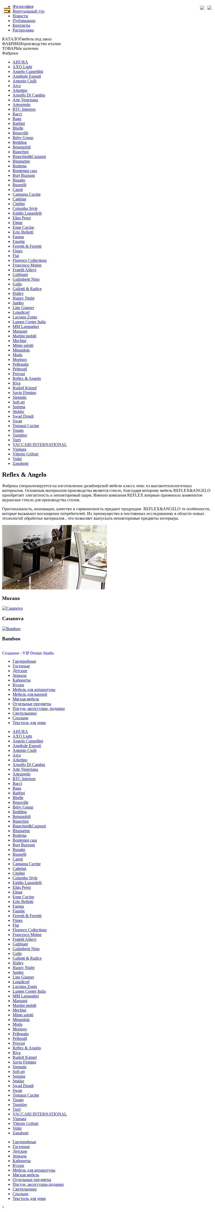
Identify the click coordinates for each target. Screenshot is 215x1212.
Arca (17, 85)
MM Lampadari (26, 326)
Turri (17, 440)
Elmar (18, 222)
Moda (17, 355)
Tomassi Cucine (26, 425)
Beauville (20, 133)
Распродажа (23, 30)
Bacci (17, 114)
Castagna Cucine (27, 194)
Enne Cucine (23, 227)
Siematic (20, 397)
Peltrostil (20, 369)
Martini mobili (24, 336)
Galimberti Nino (26, 279)
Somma (19, 407)
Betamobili (22, 147)
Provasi (19, 373)
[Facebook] (202, 7)
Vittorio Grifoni (25, 454)
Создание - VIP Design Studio (28, 653)
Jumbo (18, 303)
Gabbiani (20, 274)
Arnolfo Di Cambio (29, 95)
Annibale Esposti (27, 76)
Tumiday (20, 435)
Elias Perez (22, 218)
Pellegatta (21, 364)
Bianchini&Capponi (29, 156)
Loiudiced (21, 312)
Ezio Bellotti (23, 232)
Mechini (19, 340)
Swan (17, 421)
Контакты (21, 25)
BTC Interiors (24, 109)
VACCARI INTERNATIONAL (40, 444)
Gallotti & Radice (27, 288)
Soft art (19, 402)
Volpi (17, 458)
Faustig (19, 241)
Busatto (19, 180)
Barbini (19, 123)
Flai (16, 255)
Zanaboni (20, 463)
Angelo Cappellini (28, 71)
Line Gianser (23, 307)
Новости (20, 16)
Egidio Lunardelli (27, 213)
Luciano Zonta (25, 317)
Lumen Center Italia (29, 322)
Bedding (20, 142)
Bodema (19, 166)
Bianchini (21, 152)
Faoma (18, 237)
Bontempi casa (25, 170)
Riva (16, 383)
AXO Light (22, 67)
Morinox (20, 359)
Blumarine (21, 161)
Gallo (17, 284)
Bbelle (18, 128)
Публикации (24, 20)
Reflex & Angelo (27, 378)
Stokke (18, 411)
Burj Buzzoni (24, 175)
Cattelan (19, 199)
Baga (17, 118)
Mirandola (21, 350)
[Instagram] (209, 7)
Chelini (19, 203)
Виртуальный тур (28, 11)
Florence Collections (30, 260)
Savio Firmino (24, 392)
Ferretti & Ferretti (27, 246)
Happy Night (23, 298)
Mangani (20, 331)
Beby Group (23, 137)
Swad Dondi (23, 416)
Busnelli (19, 185)
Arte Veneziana (25, 100)
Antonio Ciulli (24, 81)
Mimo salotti (23, 345)
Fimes (18, 251)
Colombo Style (25, 208)
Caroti (18, 189)
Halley (18, 293)
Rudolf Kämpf (25, 388)
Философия (23, 6)
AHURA (20, 62)
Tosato (18, 430)
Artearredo (21, 104)
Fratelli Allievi (24, 270)
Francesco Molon (27, 265)
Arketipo (20, 90)
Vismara (19, 449)
